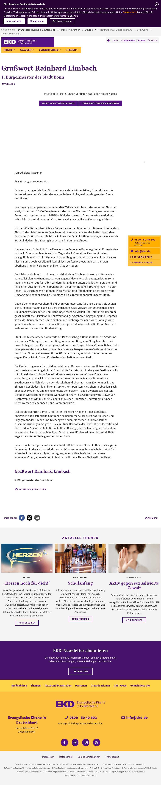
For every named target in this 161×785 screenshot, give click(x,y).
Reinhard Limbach (12, 33)
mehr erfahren (27, 622)
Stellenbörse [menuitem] (128, 40)
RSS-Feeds (120, 685)
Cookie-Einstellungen (89, 756)
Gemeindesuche (140, 685)
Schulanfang (80, 583)
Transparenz (112, 756)
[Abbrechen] (157, 4)
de (114, 40)
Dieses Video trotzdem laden (58, 103)
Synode (89, 29)
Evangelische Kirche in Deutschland (37, 29)
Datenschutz (130, 12)
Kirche (63, 29)
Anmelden (82, 671)
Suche (154, 40)
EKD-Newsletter (142, 257)
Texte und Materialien (57, 685)
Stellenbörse (19, 685)
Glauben (25, 50)
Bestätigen (15, 21)
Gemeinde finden (142, 262)
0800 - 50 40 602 (144, 239)
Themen (71, 50)
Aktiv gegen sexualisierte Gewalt (134, 585)
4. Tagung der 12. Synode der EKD (115, 29)
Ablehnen (38, 21)
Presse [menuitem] (141, 40)
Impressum (48, 756)
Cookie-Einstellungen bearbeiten (100, 103)
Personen (81, 685)
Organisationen (100, 685)
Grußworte (143, 29)
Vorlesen (9, 83)
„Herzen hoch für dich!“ (26, 583)
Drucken (153, 518)
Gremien (76, 29)
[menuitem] (108, 40)
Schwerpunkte (48, 50)
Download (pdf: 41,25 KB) (33, 489)
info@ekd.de (142, 251)
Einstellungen (64, 21)
